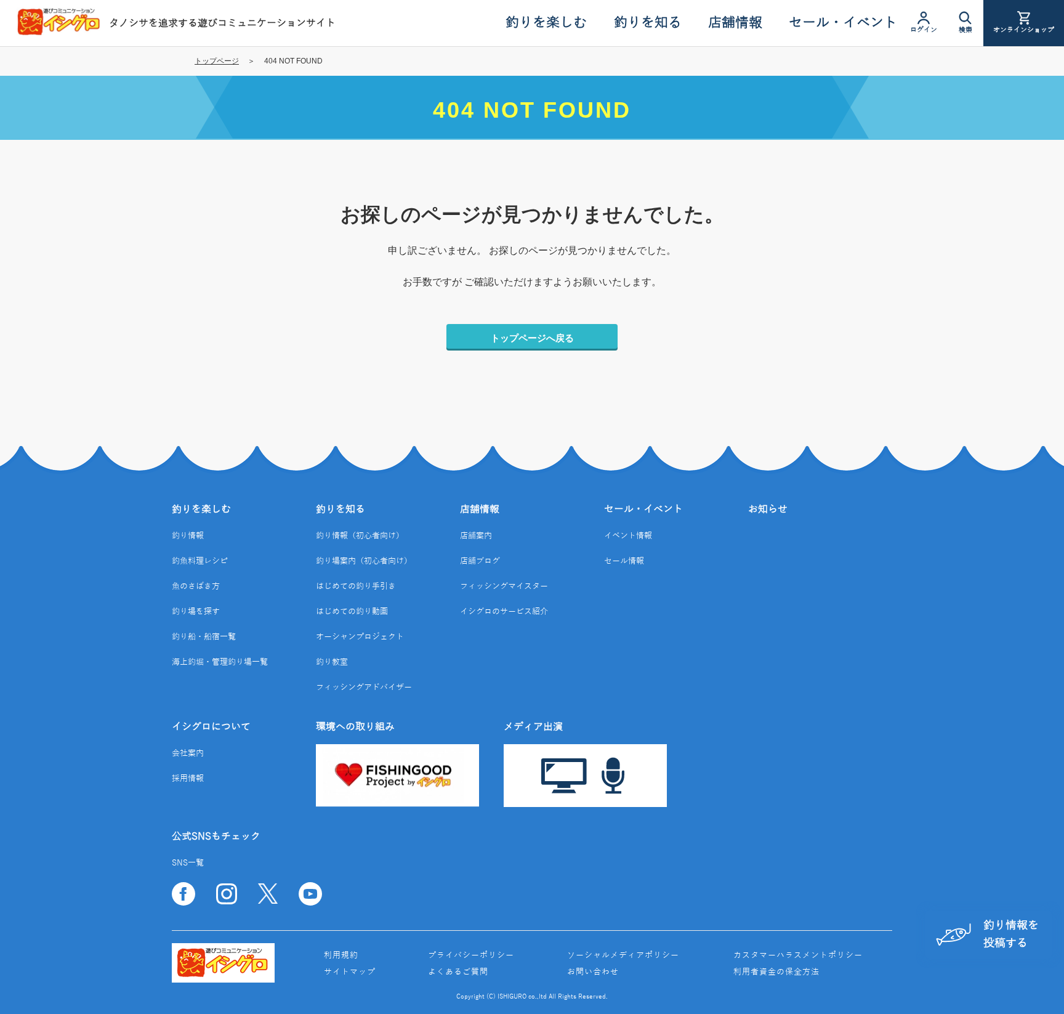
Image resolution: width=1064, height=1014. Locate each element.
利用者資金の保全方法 (776, 972)
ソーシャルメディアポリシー (623, 955)
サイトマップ (350, 972)
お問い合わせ (593, 972)
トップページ (217, 61)
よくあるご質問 (458, 972)
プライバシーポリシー (471, 955)
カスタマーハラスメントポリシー (798, 955)
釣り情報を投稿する (1011, 934)
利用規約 (341, 955)
